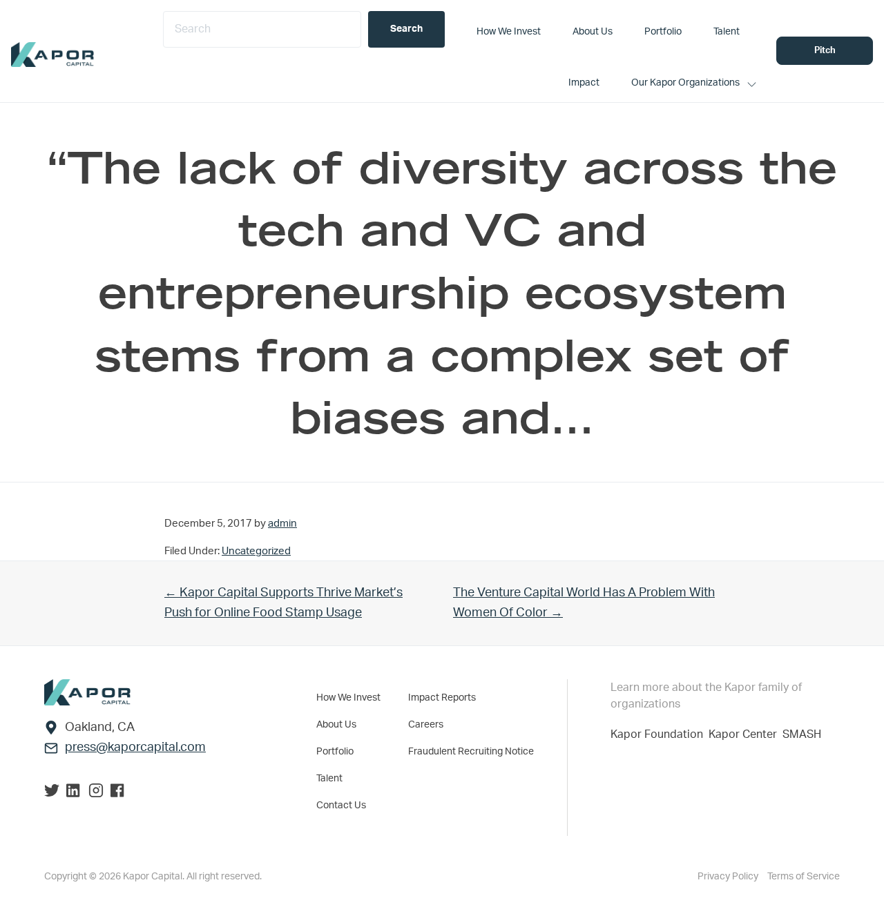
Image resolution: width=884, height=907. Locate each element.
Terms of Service (803, 876)
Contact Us (341, 805)
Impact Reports (442, 698)
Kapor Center (745, 734)
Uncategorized (256, 551)
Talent (329, 778)
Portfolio (335, 752)
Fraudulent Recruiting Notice (471, 752)
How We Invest (348, 698)
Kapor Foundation (660, 734)
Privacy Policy (729, 876)
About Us (336, 725)
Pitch (825, 50)
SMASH (801, 734)
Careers (425, 725)
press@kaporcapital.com (135, 747)
